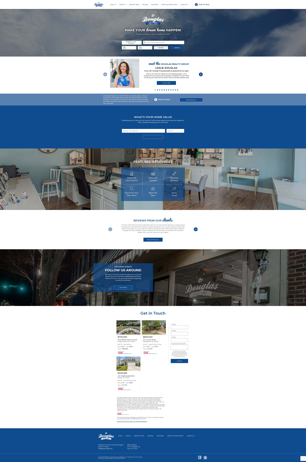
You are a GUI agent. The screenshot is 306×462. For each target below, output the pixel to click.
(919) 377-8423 (103, 447)
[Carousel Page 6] (166, 89)
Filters (160, 48)
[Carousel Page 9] (173, 89)
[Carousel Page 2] (157, 89)
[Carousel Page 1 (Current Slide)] (155, 89)
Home (120, 436)
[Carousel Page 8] (170, 89)
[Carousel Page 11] (177, 89)
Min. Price (124, 47)
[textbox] (164, 42)
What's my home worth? (169, 4)
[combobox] (132, 43)
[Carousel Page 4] (161, 89)
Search (177, 48)
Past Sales (154, 4)
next (201, 74)
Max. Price (140, 47)
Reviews (145, 4)
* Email (173, 337)
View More (123, 287)
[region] (149, 74)
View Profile (166, 83)
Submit (153, 137)
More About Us (191, 100)
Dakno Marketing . (119, 458)
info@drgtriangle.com (105, 448)
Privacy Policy (138, 457)
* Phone (173, 331)
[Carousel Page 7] (168, 89)
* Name (173, 324)
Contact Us (184, 4)
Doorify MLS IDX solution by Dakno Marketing (132, 421)
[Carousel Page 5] (164, 89)
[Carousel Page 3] (159, 89)
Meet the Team (134, 4)
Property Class (131, 42)
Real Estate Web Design (104, 458)
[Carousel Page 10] (175, 89)
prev (105, 74)
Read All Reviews (153, 240)
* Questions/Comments (178, 344)
